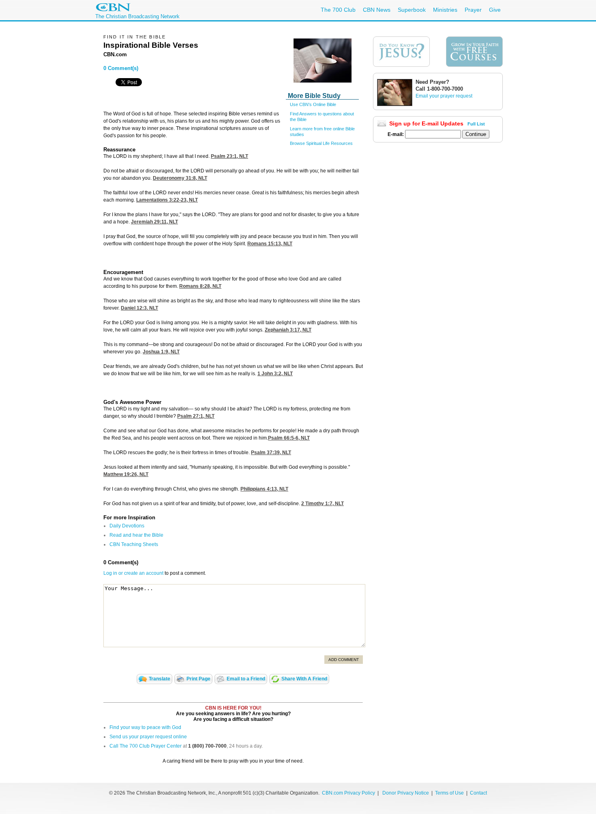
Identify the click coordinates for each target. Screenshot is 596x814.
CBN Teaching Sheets (133, 544)
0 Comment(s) (120, 68)
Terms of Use (450, 793)
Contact (478, 793)
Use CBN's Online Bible (313, 104)
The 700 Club (338, 9)
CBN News (376, 9)
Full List (476, 123)
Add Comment (343, 659)
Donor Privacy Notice (405, 793)
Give (495, 9)
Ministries (445, 9)
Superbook (412, 9)
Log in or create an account (133, 573)
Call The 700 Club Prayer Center (145, 746)
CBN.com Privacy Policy (348, 793)
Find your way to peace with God (145, 727)
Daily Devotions (126, 526)
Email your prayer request (444, 96)
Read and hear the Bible (136, 535)
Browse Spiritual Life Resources (321, 143)
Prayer (473, 9)
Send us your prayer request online (148, 737)
